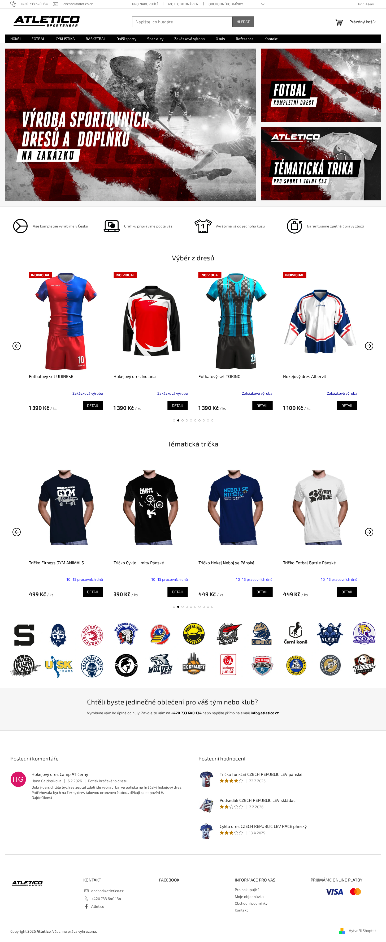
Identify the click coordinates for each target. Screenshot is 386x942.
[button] (174, 420)
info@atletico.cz (265, 713)
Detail (93, 405)
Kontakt (241, 910)
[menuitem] (15, 39)
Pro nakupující (145, 4)
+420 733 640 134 (186, 713)
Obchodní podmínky (226, 4)
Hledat (243, 21)
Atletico (97, 906)
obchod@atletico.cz (107, 890)
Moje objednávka (183, 4)
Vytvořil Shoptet (362, 930)
